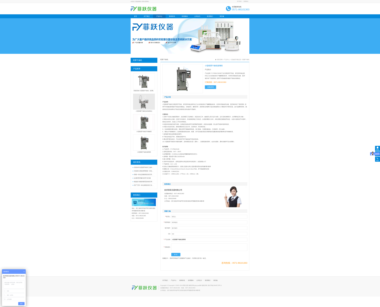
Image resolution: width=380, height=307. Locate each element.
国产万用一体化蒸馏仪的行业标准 (144, 185)
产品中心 (159, 16)
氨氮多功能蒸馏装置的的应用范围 (144, 181)
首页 (135, 16)
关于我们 (239, 1)
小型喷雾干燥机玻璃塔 (144, 152)
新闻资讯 (172, 16)
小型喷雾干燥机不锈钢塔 (144, 131)
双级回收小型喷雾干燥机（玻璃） (144, 90)
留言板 (222, 16)
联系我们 (246, 1)
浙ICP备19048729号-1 (215, 285)
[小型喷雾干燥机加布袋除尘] (144, 102)
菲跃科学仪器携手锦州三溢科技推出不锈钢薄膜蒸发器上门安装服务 (144, 167)
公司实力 (197, 16)
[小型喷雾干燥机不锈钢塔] (144, 122)
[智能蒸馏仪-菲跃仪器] (148, 8)
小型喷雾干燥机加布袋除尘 (144, 111)
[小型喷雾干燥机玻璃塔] (144, 142)
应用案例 (185, 16)
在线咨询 (210, 87)
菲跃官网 (219, 59)
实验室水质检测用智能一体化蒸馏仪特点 (144, 171)
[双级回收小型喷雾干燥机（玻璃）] (144, 81)
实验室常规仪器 (236, 59)
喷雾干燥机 (137, 60)
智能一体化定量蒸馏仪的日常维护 (144, 174)
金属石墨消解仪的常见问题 (142, 178)
